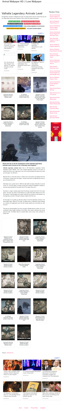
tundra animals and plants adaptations (16, 28)
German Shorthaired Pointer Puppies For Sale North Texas (55, 33)
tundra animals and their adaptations (30, 21)
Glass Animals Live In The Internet (55, 93)
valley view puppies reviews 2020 (32, 23)
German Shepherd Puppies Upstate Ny (55, 45)
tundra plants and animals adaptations (13, 26)
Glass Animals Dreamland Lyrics (54, 67)
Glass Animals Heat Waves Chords (55, 112)
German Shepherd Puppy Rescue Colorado (56, 50)
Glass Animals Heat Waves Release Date (55, 102)
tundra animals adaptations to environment (34, 26)
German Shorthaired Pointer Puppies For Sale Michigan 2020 (55, 72)
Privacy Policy (34, 408)
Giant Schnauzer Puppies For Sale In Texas (55, 55)
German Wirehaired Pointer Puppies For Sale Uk (55, 61)
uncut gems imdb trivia (14, 21)
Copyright (42, 408)
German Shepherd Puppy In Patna (54, 78)
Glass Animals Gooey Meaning (55, 89)
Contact (26, 408)
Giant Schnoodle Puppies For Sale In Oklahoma (55, 40)
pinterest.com (10, 352)
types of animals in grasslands (15, 23)
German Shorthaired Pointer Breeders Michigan (55, 83)
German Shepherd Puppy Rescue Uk (54, 22)
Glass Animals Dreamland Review (54, 116)
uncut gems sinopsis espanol (34, 28)
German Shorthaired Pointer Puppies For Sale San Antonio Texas (56, 16)
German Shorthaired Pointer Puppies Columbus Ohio (55, 27)
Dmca (20, 408)
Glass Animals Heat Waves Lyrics (55, 98)
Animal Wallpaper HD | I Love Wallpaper (21, 1)
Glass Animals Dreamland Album (54, 107)
